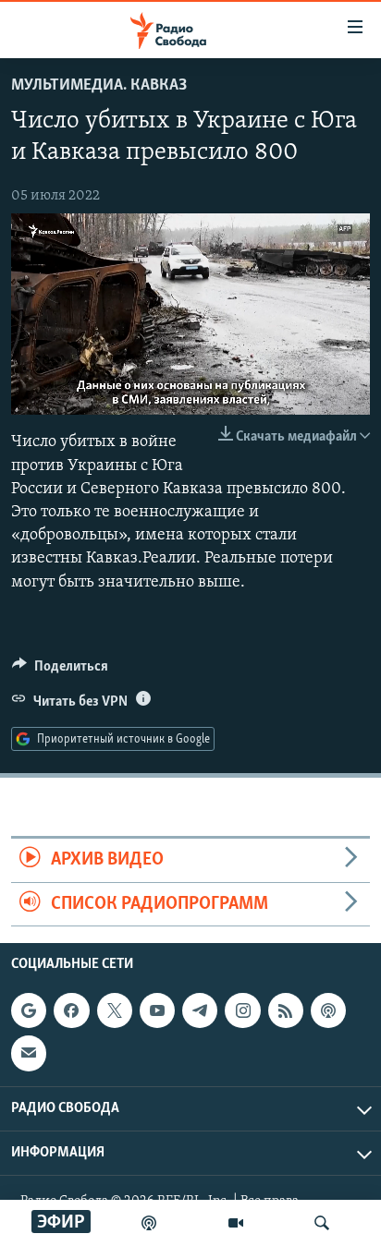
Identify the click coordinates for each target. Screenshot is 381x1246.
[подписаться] (28, 1053)
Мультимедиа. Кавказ (99, 86)
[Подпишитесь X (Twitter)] (114, 1010)
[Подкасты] (328, 1010)
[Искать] (322, 1223)
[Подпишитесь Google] (28, 1010)
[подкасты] (149, 1223)
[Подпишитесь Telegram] (199, 1010)
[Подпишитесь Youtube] (157, 1010)
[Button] (60, 670)
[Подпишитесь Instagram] (242, 1010)
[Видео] (236, 1223)
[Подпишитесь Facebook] (71, 1010)
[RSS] (285, 1010)
